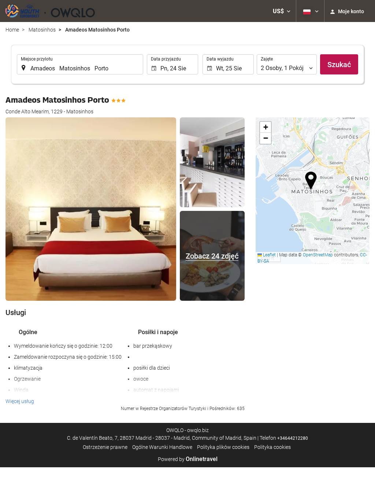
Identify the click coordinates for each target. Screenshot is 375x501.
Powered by (188, 459)
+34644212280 (292, 438)
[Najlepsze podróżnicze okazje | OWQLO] (50, 11)
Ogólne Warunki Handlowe (162, 447)
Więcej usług (19, 401)
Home (12, 30)
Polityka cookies (272, 447)
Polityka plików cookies (223, 447)
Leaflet (269, 254)
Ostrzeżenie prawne (105, 447)
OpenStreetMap (318, 254)
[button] (281, 11)
